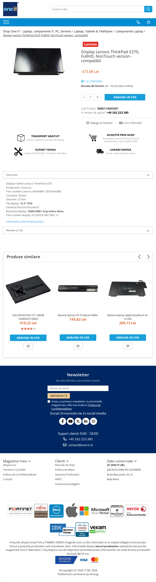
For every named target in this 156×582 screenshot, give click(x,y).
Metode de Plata (65, 465)
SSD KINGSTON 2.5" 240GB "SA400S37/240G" (28, 317)
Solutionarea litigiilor (67, 484)
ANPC (58, 479)
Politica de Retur (65, 469)
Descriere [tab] (11, 175)
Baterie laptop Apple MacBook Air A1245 (127, 317)
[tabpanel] (39, 61)
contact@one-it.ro (80, 445)
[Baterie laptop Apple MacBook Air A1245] (128, 288)
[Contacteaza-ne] (138, 22)
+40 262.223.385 (80, 439)
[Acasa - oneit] (23, 9)
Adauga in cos (125, 97)
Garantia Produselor (67, 474)
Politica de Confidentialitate (19, 474)
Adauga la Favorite (101, 123)
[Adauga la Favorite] (28, 346)
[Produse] (6, 23)
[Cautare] (148, 9)
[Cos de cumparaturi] (148, 22)
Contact (8, 479)
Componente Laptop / (131, 31)
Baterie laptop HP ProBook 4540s (78, 315)
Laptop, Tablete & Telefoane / (94, 31)
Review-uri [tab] (14, 230)
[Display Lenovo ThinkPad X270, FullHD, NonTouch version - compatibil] (39, 61)
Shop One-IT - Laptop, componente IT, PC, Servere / (38, 31)
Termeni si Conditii (14, 469)
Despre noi (9, 465)
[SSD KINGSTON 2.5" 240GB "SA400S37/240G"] (28, 288)
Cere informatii (132, 123)
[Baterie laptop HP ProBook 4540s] (78, 288)
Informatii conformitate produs (25, 221)
